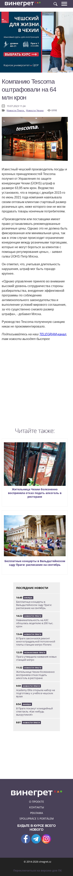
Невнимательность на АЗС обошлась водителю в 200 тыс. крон (34, 623)
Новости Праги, (16, 110)
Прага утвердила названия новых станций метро (36, 658)
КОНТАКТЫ (36, 807)
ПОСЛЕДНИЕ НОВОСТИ (32, 588)
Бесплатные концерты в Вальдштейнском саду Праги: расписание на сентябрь (34, 563)
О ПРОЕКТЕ (36, 801)
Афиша (28, 597)
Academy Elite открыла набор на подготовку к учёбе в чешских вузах (35, 693)
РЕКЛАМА (36, 813)
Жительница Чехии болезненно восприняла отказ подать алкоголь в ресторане (35, 492)
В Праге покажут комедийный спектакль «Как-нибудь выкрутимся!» (34, 711)
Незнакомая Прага (34, 652)
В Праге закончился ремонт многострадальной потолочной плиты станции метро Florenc (35, 641)
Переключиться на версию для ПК (37, 870)
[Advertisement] (36, 385)
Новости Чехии (35, 110)
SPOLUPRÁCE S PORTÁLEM (36, 818)
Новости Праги (32, 616)
